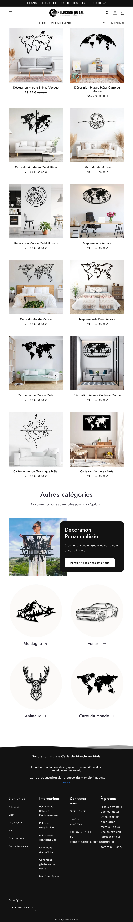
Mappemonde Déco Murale (97, 319)
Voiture (95, 643)
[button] (107, 13)
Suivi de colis (16, 838)
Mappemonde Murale (97, 243)
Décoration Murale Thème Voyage (36, 87)
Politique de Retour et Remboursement (49, 811)
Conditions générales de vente (47, 864)
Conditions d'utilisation (46, 849)
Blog (11, 814)
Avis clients (15, 822)
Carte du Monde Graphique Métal (36, 471)
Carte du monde (94, 715)
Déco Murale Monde (97, 167)
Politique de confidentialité (47, 837)
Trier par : (41, 22)
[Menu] (10, 13)
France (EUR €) (20, 907)
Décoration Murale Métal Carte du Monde (97, 89)
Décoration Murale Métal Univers (36, 243)
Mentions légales (49, 876)
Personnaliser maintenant (89, 563)
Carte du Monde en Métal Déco (36, 167)
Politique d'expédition (46, 825)
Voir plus (66, 783)
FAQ (11, 830)
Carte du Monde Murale (36, 319)
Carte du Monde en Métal (97, 471)
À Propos (14, 807)
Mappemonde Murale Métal (36, 395)
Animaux (33, 715)
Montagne (33, 643)
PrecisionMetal (70, 919)
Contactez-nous (18, 846)
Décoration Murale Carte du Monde (97, 395)
